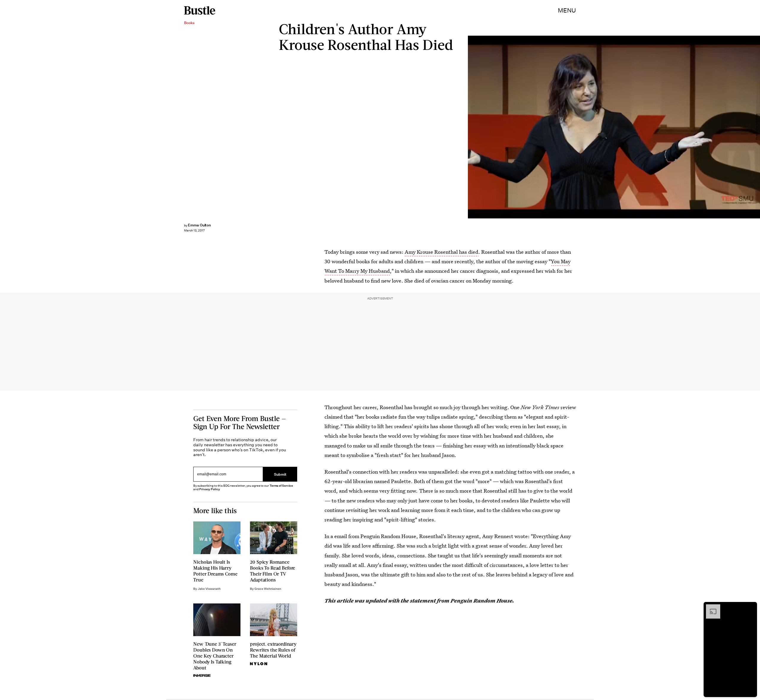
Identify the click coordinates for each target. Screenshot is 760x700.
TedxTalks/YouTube (757, 127)
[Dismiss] (750, 607)
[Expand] (710, 607)
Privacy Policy (209, 489)
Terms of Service (281, 486)
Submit (280, 474)
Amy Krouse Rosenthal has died (441, 251)
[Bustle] (199, 10)
